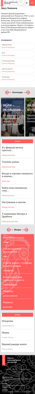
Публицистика (8, 271)
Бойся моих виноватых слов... (14, 189)
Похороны (7, 320)
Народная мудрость (10, 285)
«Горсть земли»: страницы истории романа (17, 264)
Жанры (17, 230)
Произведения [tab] (6, 40)
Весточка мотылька (13, 237)
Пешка (5, 332)
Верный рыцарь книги (14, 344)
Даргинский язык (8, 167)
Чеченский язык (8, 195)
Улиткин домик (10, 161)
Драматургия (7, 307)
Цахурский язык (8, 207)
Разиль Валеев (7, 349)
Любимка (8, 291)
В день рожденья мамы (8, 61)
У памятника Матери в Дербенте (14, 215)
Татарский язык (8, 155)
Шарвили (8, 302)
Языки (17, 141)
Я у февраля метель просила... (12, 149)
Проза (5, 256)
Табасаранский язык (10, 221)
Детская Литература (8, 47)
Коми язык (6, 181)
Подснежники (6, 77)
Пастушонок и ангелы (14, 202)
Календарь (17, 92)
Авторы (17, 315)
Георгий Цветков (8, 326)
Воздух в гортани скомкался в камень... (17, 175)
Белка (3, 53)
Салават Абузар (7, 337)
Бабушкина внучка (7, 44)
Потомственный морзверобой (12, 250)
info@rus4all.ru (26, 392)
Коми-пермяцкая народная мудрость (13, 279)
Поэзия (5, 242)
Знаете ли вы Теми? (7, 69)
